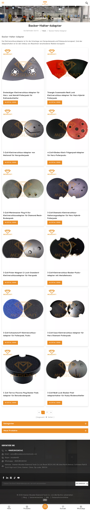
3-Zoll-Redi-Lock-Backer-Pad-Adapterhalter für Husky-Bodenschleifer (65, 394)
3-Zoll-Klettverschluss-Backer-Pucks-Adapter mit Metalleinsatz (64, 274)
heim (44, 31)
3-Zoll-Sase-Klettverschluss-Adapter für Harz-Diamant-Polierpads (65, 334)
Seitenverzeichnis (36, 497)
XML (47, 497)
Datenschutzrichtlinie (60, 497)
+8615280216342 (15, 451)
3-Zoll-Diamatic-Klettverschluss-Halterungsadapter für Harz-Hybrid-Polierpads (64, 215)
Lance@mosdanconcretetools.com (23, 454)
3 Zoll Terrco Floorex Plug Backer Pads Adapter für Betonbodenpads (20, 394)
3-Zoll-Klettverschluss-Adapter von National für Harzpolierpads (19, 154)
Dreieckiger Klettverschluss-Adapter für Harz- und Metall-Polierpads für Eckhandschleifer (21, 95)
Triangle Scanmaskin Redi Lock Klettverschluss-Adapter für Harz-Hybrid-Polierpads (66, 95)
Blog (25, 497)
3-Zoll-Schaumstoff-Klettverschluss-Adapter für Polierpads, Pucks (19, 334)
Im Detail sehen (10, 102)
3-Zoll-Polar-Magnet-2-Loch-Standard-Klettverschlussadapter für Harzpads (21, 274)
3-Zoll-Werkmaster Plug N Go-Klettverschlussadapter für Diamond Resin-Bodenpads (22, 215)
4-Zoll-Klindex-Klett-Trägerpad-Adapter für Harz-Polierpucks (65, 154)
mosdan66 (15, 457)
